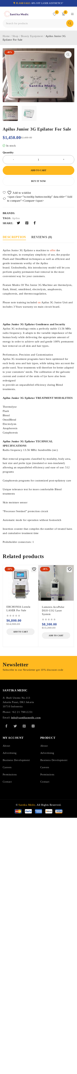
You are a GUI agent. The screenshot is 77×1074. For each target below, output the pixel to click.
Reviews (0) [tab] (41, 237)
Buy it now (38, 181)
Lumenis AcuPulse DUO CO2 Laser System (53, 611)
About (6, 745)
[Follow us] (15, 726)
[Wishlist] (17, 192)
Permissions (10, 774)
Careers (7, 767)
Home (6, 36)
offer (53, 250)
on (39, 302)
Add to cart (38, 170)
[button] (68, 54)
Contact (7, 781)
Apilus (16, 218)
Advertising (9, 752)
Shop (15, 36)
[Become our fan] (6, 726)
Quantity (8, 152)
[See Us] (24, 726)
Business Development (16, 760)
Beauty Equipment (32, 36)
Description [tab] (14, 237)
